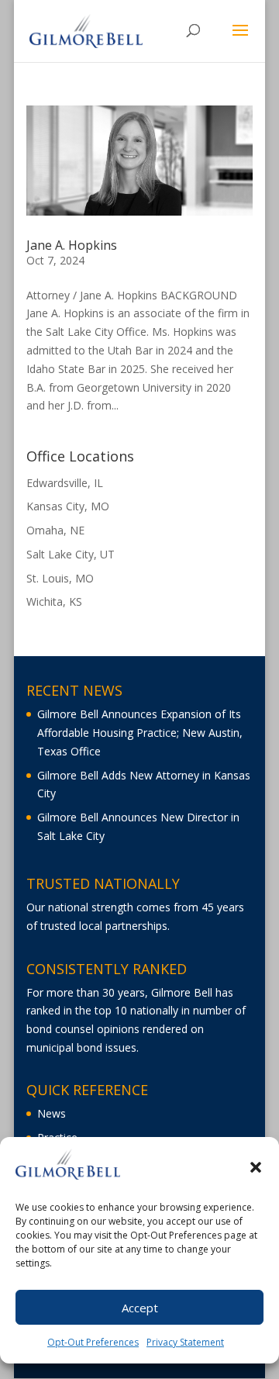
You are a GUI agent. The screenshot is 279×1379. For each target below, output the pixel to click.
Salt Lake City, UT (70, 554)
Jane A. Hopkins (71, 245)
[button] (256, 1167)
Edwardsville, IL (64, 482)
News (51, 1113)
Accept (140, 1307)
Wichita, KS (54, 601)
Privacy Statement (185, 1342)
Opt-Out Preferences (93, 1342)
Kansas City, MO (67, 506)
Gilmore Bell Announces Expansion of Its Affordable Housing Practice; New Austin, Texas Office (140, 733)
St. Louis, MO (60, 578)
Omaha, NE (55, 530)
